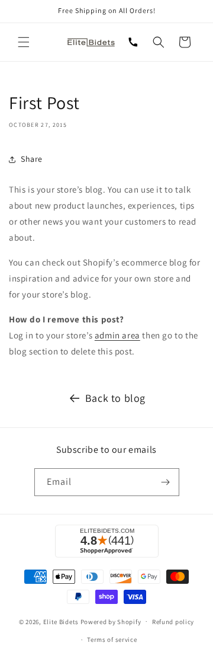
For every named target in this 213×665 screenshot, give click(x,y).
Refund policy (173, 622)
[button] (24, 42)
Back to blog (115, 398)
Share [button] (32, 159)
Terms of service (112, 639)
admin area (117, 335)
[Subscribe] (166, 482)
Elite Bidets (61, 621)
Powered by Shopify (110, 621)
